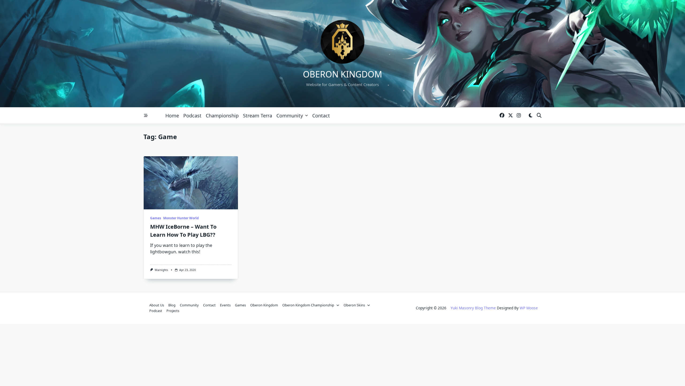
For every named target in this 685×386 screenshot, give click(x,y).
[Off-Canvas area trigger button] (145, 115)
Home (172, 115)
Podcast (192, 115)
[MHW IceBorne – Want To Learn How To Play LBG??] (191, 182)
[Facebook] (502, 115)
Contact (321, 115)
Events (225, 305)
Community (289, 115)
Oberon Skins (354, 305)
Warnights (161, 270)
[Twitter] (510, 115)
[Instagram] (519, 115)
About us (156, 305)
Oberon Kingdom (342, 74)
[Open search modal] (539, 116)
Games (155, 218)
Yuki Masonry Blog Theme (473, 307)
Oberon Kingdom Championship (308, 305)
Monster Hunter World (181, 218)
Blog (172, 305)
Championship (222, 115)
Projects (172, 310)
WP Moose (529, 307)
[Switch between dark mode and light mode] (530, 116)
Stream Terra (257, 115)
